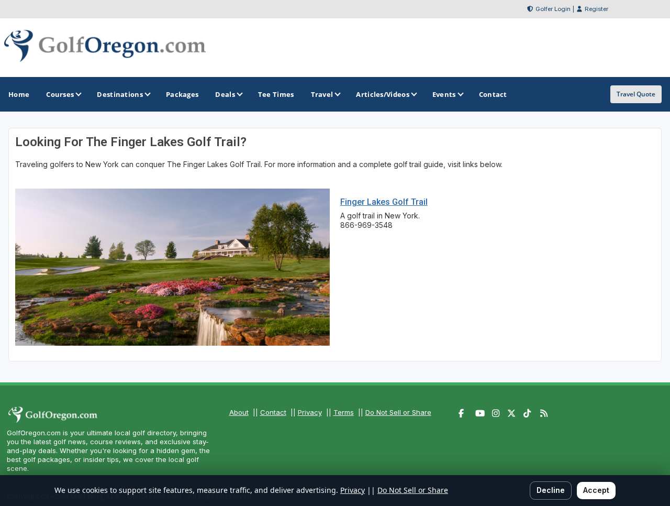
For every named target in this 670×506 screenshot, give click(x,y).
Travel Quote (636, 94)
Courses (60, 94)
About (239, 412)
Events (444, 94)
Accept (596, 490)
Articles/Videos (382, 94)
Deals (225, 94)
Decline (551, 490)
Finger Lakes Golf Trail (384, 202)
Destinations (120, 94)
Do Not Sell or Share (398, 412)
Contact (273, 412)
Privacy (310, 412)
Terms (343, 412)
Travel (322, 94)
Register (596, 9)
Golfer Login (553, 9)
